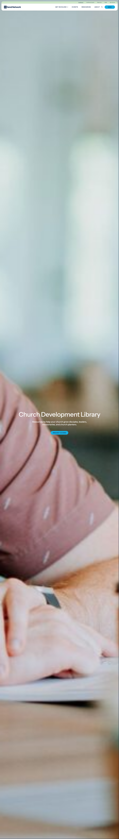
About (97, 7)
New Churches (112, 2)
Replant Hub (99, 2)
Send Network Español (90, 2)
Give (110, 7)
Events (75, 7)
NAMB (106, 2)
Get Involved (62, 7)
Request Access (59, 433)
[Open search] (103, 7)
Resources (86, 7)
